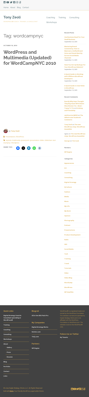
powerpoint (25, 140)
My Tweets (64, 337)
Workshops (51, 22)
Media (66, 197)
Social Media (68, 249)
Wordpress (15, 143)
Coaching (50, 17)
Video (66, 273)
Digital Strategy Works (40, 327)
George (67, 141)
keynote (9, 140)
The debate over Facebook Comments (73, 117)
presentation (34, 140)
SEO (65, 244)
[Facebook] (14, 2)
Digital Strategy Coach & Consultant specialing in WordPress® (12, 318)
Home (5, 7)
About (12, 7)
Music (66, 201)
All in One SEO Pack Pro (40, 315)
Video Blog (68, 278)
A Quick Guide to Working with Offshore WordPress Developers (73, 76)
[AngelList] (20, 2)
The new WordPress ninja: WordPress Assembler (74, 127)
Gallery (9, 347)
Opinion (67, 216)
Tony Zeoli (12, 17)
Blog (19, 7)
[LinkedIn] (4, 2)
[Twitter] (11, 2)
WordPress (20, 137)
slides (42, 140)
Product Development (72, 235)
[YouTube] (8, 2)
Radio (66, 240)
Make (12, 391)
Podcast (67, 225)
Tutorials (67, 268)
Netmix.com (36, 332)
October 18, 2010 (10, 45)
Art (65, 168)
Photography (69, 220)
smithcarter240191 (71, 115)
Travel (66, 263)
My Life (67, 206)
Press (9, 352)
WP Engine (68, 152)
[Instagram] (17, 2)
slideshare (48, 140)
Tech (66, 254)
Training (62, 17)
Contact (25, 7)
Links (5, 376)
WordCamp (68, 283)
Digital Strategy (70, 182)
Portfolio (6, 366)
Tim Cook (75, 141)
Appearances (69, 163)
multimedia (16, 140)
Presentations (10, 137)
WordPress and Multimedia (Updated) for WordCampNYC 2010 (29, 57)
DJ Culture (68, 187)
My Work (67, 211)
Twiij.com (35, 336)
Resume (10, 357)
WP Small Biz (68, 292)
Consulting (74, 17)
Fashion (67, 192)
